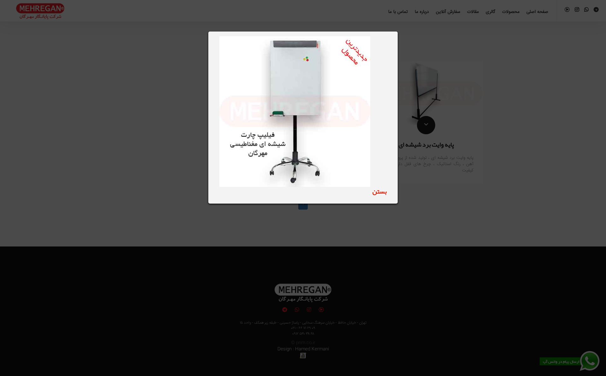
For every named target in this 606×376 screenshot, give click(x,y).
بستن (379, 191)
